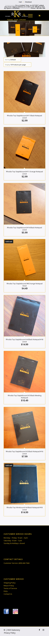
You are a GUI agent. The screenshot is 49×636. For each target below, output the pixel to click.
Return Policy (9, 585)
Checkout (28, 2)
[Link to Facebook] (39, 630)
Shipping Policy (10, 583)
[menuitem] (20, 2)
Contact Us (8, 594)
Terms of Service (10, 588)
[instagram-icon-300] (15, 611)
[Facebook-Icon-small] (6, 611)
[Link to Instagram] (43, 630)
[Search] (22, 15)
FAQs (6, 591)
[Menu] (29, 15)
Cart (20, 2)
